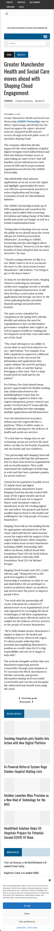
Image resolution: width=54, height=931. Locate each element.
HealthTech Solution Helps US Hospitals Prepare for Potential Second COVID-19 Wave (23, 833)
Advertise (21, 2)
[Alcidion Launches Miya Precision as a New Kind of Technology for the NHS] (27, 790)
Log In (21, 7)
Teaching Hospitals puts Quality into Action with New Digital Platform (26, 740)
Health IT (39, 100)
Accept (27, 905)
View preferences (27, 921)
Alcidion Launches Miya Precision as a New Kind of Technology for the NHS (26, 800)
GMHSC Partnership (28, 121)
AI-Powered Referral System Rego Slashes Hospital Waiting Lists (25, 769)
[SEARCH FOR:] (27, 43)
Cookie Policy (21, 927)
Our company (35, 2)
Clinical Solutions (24, 100)
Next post (24, 701)
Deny (27, 913)
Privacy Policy (33, 927)
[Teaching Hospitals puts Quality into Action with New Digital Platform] (27, 733)
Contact (9, 2)
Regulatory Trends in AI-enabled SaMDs (21, 873)
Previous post (29, 698)
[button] (49, 880)
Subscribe (10, 7)
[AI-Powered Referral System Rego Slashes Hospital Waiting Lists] (27, 761)
